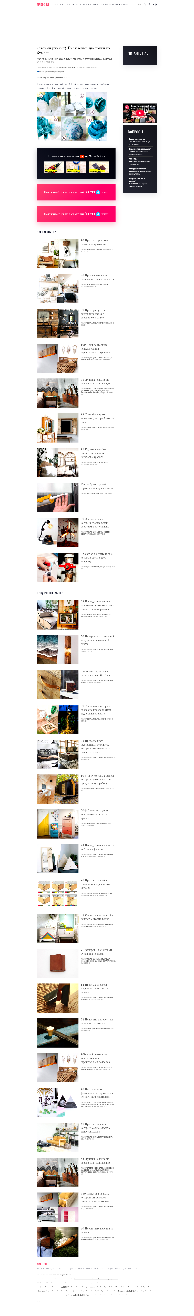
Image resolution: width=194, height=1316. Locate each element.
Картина (54, 1291)
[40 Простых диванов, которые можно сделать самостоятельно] (57, 1137)
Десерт (84, 1287)
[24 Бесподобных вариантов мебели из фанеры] (57, 858)
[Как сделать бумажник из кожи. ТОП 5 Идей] (57, 963)
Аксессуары (93, 360)
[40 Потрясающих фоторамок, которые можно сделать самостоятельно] (57, 1102)
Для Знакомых (59, 59)
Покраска (137, 1291)
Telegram (72, 67)
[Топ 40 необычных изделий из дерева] (57, 1241)
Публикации (108, 1269)
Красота (63, 1291)
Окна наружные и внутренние (137, 168)
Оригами (98, 59)
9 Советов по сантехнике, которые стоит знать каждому (97, 558)
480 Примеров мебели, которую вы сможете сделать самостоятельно (95, 1198)
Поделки (89, 358)
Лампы (78, 1291)
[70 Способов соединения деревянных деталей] (57, 893)
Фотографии (118, 1295)
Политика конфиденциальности (108, 1279)
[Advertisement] (97, 27)
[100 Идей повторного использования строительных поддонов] (57, 358)
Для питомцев (91, 614)
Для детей (90, 389)
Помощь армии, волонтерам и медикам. (51, 71)
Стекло (102, 1295)
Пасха (115, 1291)
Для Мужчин (97, 391)
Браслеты (42, 1287)
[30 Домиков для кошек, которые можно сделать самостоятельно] (57, 614)
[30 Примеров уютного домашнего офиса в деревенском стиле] (57, 323)
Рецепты (147, 1291)
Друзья (73, 1269)
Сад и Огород (68, 1295)
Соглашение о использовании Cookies (86, 1279)
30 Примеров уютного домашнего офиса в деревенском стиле (94, 314)
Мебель (62, 4)
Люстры (83, 1291)
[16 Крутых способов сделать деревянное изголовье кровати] (57, 462)
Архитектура (90, 789)
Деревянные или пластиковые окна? (140, 149)
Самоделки (79, 1294)
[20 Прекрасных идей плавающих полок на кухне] (57, 288)
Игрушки (106, 1287)
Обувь (99, 1291)
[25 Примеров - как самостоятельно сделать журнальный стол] (57, 754)
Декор (89, 249)
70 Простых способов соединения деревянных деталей (95, 884)
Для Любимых (78, 59)
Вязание (59, 1287)
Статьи (81, 1269)
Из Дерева (124, 1287)
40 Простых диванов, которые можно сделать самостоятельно (95, 1128)
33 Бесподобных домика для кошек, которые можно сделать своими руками (97, 605)
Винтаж (95, 924)
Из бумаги (144, 1287)
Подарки (69, 59)
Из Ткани (138, 1287)
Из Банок (111, 1287)
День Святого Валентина (75, 1287)
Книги (59, 1291)
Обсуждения (51, 1269)
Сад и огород (102, 719)
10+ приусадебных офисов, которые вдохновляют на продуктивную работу (98, 779)
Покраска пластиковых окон (137, 139)
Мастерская (124, 4)
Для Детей (90, 1102)
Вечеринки (48, 1287)
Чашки (127, 1295)
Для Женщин (90, 59)
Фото (112, 1295)
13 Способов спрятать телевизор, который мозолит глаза (98, 418)
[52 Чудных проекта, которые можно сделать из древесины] (57, 393)
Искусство (104, 4)
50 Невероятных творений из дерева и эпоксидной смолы (97, 640)
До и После (88, 926)
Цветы (123, 1295)
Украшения (107, 1295)
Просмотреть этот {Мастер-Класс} (54, 77)
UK (140, 4)
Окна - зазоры (133, 159)
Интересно (113, 4)
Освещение (107, 532)
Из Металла (131, 1287)
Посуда (143, 1291)
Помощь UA (133, 1269)
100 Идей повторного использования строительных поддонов (95, 349)
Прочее (50, 59)
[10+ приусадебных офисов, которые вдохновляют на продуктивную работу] (57, 789)
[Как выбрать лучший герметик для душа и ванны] (57, 497)
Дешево (87, 360)
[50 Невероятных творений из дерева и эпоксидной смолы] (57, 649)
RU (139, 4)
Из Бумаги (43, 59)
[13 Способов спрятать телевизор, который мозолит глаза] (57, 427)
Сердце (88, 1295)
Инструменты (85, 4)
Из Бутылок (118, 1287)
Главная (55, 4)
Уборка (95, 4)
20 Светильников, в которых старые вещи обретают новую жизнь (95, 523)
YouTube (68, 1275)
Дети (87, 1287)
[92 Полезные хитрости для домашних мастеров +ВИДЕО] (57, 1032)
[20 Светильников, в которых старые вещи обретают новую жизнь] (57, 532)
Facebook (62, 67)
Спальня (97, 1295)
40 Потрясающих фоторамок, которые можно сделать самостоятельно (97, 1093)
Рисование (153, 1291)
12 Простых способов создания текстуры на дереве (94, 988)
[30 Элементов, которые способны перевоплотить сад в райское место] (57, 719)
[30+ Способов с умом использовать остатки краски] (57, 823)
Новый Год (94, 1291)
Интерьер (70, 4)
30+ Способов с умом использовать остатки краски (94, 814)
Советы (89, 427)
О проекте (63, 1269)
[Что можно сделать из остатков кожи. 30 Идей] (57, 684)
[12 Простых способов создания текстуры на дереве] (57, 998)
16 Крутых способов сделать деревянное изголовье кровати (93, 453)
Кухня (74, 1291)
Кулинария (69, 1291)
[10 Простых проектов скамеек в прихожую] (57, 253)
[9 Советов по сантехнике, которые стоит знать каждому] (57, 567)
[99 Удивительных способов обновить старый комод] (57, 928)
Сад (77, 4)
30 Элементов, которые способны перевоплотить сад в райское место (96, 710)
